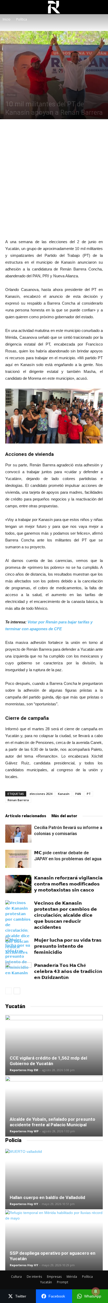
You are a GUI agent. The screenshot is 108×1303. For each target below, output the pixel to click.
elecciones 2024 (41, 794)
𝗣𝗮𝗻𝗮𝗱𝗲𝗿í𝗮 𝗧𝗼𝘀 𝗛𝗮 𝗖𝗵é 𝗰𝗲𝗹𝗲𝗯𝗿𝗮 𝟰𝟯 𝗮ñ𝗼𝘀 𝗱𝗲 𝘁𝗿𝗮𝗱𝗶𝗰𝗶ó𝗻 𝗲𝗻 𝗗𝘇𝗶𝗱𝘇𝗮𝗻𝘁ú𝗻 (68, 971)
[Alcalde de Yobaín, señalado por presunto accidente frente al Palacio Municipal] (54, 1106)
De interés (34, 1276)
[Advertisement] (54, 179)
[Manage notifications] (95, 1291)
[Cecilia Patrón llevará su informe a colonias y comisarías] (18, 834)
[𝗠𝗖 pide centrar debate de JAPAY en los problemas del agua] (18, 859)
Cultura (16, 1276)
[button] (100, 7)
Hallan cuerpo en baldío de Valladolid (47, 1197)
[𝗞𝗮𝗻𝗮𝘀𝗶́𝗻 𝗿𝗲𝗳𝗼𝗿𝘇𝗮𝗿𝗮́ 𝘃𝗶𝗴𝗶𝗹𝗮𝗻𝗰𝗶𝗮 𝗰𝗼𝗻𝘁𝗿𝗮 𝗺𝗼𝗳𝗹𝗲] (18, 884)
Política (21, 19)
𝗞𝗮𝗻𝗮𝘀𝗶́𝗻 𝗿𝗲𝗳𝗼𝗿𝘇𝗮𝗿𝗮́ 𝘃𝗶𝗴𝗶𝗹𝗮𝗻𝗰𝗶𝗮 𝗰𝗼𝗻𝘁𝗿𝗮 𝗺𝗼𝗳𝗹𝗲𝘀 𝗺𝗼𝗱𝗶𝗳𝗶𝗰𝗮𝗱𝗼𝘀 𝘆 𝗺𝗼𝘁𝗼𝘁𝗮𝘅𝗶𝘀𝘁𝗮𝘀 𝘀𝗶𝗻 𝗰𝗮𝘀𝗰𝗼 (68, 884)
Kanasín (63, 794)
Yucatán (46, 1282)
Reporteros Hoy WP (24, 1131)
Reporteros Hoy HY (24, 1204)
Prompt (62, 1282)
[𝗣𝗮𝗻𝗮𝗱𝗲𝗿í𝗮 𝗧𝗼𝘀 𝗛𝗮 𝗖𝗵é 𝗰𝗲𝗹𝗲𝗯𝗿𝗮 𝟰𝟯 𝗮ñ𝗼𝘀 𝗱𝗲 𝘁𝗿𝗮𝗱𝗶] (18, 971)
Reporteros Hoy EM (24, 1070)
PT (89, 794)
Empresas (54, 1276)
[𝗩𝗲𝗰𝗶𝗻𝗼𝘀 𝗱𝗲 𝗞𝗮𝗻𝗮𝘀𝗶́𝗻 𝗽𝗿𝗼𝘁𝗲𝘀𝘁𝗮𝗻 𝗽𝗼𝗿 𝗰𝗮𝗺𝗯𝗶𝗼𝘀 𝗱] (18, 927)
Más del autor (64, 816)
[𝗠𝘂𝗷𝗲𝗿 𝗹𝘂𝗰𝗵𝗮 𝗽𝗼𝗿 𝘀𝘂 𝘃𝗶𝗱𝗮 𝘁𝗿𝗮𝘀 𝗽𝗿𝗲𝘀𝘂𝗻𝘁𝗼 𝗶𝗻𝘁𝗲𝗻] (18, 956)
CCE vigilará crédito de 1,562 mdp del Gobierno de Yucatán (48, 1060)
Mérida (72, 1276)
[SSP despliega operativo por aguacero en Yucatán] (54, 1240)
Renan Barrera (18, 800)
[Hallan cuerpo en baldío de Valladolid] (54, 1179)
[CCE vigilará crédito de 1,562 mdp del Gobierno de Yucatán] (54, 1045)
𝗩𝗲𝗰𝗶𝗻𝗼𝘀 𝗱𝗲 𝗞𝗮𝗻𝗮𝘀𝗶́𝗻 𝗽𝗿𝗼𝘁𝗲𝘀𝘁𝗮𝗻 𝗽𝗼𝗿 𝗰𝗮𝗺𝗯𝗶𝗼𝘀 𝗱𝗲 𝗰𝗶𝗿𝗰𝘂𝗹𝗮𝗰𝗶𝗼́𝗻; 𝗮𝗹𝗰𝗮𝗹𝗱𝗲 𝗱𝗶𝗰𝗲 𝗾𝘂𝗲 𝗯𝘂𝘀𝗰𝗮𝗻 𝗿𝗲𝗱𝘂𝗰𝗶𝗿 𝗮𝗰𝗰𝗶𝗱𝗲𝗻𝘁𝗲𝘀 (65, 915)
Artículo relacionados (25, 816)
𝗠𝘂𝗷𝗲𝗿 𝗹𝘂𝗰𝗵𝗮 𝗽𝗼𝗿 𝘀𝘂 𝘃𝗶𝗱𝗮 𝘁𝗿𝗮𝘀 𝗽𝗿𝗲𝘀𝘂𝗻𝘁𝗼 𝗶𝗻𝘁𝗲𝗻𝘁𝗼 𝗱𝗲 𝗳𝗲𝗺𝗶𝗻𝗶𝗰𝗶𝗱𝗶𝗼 (67, 946)
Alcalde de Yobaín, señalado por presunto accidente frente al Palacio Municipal (52, 1122)
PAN (78, 794)
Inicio (6, 19)
